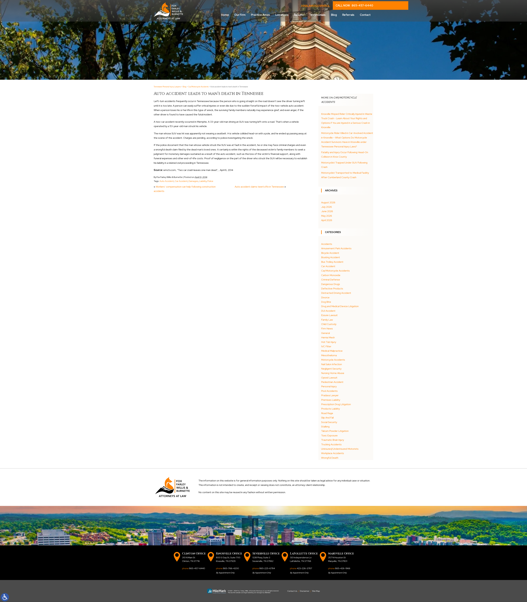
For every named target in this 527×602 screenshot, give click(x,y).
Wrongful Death (329, 457)
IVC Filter (326, 346)
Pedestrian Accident (332, 382)
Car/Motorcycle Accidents (198, 87)
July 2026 (326, 206)
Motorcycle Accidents (333, 359)
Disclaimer (304, 591)
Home (225, 15)
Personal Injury (329, 386)
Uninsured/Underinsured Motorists (339, 448)
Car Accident (181, 181)
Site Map (316, 591)
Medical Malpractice (332, 350)
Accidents (326, 244)
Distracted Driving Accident (336, 292)
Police (210, 181)
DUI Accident (328, 310)
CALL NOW (354, 5)
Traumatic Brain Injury (332, 439)
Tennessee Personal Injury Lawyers (167, 87)
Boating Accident (330, 257)
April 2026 (326, 220)
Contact (365, 15)
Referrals (348, 15)
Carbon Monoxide (330, 275)
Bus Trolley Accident (332, 261)
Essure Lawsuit (329, 315)
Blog (334, 15)
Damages (193, 181)
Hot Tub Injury (328, 342)
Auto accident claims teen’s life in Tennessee (259, 186)
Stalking (325, 426)
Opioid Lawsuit (329, 377)
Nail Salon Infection (331, 364)
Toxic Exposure (329, 435)
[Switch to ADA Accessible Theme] (5, 597)
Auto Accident (166, 181)
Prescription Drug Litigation (336, 404)
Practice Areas (260, 15)
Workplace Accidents (332, 453)
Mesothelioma (329, 355)
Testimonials (317, 15)
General (325, 333)
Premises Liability (330, 399)
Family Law (327, 319)
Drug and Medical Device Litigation (340, 306)
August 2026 (328, 202)
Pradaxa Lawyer (330, 395)
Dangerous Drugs (330, 284)
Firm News (327, 328)
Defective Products (332, 288)
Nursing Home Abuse (332, 373)
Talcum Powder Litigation (335, 430)
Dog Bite (326, 301)
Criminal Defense (330, 279)
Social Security (329, 422)
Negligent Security (331, 368)
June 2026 (327, 211)
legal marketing (249, 592)
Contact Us (292, 591)
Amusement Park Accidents (336, 248)
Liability (202, 181)
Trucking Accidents (331, 444)
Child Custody (328, 324)
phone (193, 568)
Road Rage (327, 413)
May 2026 (326, 215)
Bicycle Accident (330, 252)
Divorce (325, 297)
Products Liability (330, 408)
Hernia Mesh (328, 337)
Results (299, 15)
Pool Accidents (329, 390)
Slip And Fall (327, 417)
